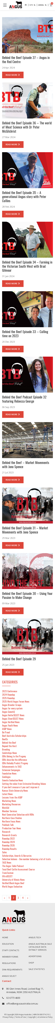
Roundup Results (9, 849)
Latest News (7, 794)
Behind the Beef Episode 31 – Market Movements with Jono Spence (25, 529)
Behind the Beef (9, 742)
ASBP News (7, 729)
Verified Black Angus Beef (13, 883)
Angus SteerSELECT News (13, 718)
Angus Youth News (10, 725)
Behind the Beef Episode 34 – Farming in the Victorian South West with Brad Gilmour (27, 266)
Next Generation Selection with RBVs (18, 814)
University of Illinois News (13, 879)
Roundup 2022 (8, 838)
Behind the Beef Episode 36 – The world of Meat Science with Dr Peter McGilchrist (27, 127)
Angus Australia (25, 1014)
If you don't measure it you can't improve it (20, 787)
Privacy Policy (8, 1017)
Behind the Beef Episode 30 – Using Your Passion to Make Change (27, 595)
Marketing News (9, 801)
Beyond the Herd (9, 746)
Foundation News (9, 773)
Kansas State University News (15, 790)
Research (6, 831)
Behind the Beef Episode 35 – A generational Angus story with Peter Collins (24, 196)
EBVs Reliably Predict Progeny (15, 763)
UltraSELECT (7, 876)
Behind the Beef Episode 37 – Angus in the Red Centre (26, 59)
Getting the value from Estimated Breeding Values (24, 783)
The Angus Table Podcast (13, 866)
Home (5, 937)
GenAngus (6, 777)
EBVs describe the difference (14, 759)
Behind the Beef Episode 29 (19, 658)
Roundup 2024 (8, 842)
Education (8, 943)
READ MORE (12, 75)
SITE (31, 5)
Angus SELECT (9, 976)
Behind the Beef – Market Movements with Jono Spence (25, 464)
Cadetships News (9, 753)
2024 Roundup (8, 694)
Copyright (32, 1017)
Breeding (6, 749)
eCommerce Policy (45, 1017)
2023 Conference (9, 691)
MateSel (5, 807)
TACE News (6, 862)
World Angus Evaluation (12, 886)
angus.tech (35, 937)
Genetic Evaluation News (12, 780)
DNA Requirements (12, 969)
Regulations (9, 963)
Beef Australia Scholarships (14, 735)
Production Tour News (11, 828)
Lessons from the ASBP (12, 797)
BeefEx (5, 739)
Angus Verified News (11, 722)
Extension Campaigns (11, 770)
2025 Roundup (8, 698)
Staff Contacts (10, 950)
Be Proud (6, 732)
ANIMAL (41, 5)
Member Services (9, 811)
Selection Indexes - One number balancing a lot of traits (26, 859)
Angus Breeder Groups (11, 705)
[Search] (25, 5)
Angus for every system (12, 708)
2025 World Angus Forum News (15, 701)
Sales (4, 852)
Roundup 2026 (8, 845)
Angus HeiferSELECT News (13, 715)
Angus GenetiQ (8, 712)
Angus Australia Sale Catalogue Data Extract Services (40, 946)
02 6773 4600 (13, 997)
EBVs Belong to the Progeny (14, 756)
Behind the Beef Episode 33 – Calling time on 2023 (25, 333)
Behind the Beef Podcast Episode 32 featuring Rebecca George (24, 399)
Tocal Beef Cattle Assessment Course (18, 869)
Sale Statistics (37, 969)
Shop (31, 962)
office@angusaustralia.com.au (22, 1003)
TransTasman (7, 873)
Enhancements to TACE (12, 766)
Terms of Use (20, 1017)
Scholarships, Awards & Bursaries (17, 855)
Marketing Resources (11, 804)
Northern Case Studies (12, 818)
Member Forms (10, 956)
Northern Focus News (11, 821)
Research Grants (9, 835)
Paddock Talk (8, 825)
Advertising (35, 956)
